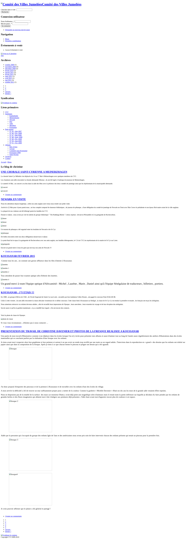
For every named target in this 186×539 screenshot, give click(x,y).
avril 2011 (8, 78)
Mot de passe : (6, 24)
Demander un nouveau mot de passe (17, 30)
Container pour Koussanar (18, 151)
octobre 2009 (9, 65)
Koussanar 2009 (15, 153)
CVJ (6, 112)
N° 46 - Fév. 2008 (15, 133)
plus (2, 55)
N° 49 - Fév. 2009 (15, 139)
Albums (8, 145)
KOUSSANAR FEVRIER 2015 (18, 256)
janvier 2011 (9, 72)
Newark (12, 120)
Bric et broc (13, 147)
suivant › (8, 92)
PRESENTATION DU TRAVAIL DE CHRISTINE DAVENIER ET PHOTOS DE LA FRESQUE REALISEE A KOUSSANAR (70, 331)
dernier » (8, 94)
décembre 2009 (10, 69)
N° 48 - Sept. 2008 (15, 137)
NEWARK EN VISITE (13, 199)
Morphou (12, 125)
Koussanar (13, 127)
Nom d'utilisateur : (8, 21)
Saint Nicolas (14, 155)
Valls (11, 123)
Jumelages (8, 114)
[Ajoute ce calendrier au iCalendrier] (8, 54)
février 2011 (9, 74)
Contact (7, 158)
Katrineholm (13, 116)
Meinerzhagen (14, 118)
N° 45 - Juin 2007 (15, 131)
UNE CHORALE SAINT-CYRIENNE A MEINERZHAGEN (34, 171)
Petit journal (9, 129)
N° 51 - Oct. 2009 (15, 143)
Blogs (7, 39)
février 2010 (9, 70)
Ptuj (10, 122)
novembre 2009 (10, 67)
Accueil (3, 162)
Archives (8, 156)
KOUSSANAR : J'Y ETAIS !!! (17, 292)
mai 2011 (8, 80)
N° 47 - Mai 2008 (15, 135)
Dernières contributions (13, 41)
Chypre (12, 149)
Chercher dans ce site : (9, 10)
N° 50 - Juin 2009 (15, 141)
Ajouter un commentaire (13, 195)
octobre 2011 (9, 82)
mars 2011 (8, 76)
